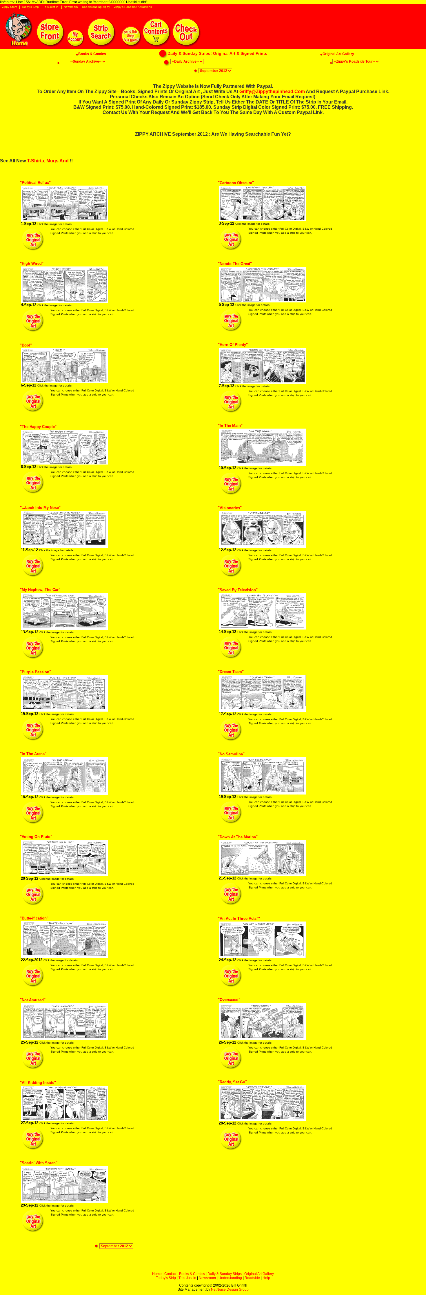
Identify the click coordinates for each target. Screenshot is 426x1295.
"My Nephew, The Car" (40, 589)
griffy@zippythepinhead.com (272, 91)
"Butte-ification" (34, 918)
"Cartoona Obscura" (236, 183)
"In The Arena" (33, 754)
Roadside (252, 1278)
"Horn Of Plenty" (233, 344)
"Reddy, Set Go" (232, 1082)
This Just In (187, 1278)
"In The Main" (230, 425)
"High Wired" (31, 263)
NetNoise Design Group (230, 1289)
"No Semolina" (231, 754)
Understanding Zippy (96, 7)
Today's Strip (30, 7)
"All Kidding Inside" (38, 1082)
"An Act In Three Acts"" (239, 918)
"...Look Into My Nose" (40, 507)
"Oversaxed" (229, 999)
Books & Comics (192, 1274)
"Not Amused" (32, 1000)
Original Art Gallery (259, 1274)
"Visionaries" (230, 508)
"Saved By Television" (238, 590)
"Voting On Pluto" (36, 837)
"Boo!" (26, 345)
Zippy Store (9, 7)
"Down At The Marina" (238, 837)
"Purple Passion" (35, 672)
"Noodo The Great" (235, 264)
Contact (170, 1274)
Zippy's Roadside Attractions (133, 7)
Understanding (230, 1278)
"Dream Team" (231, 672)
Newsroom (71, 7)
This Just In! (51, 7)
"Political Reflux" (35, 182)
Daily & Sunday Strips (224, 1274)
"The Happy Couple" (38, 427)
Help (266, 1278)
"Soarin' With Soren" (38, 1163)
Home (157, 1274)
